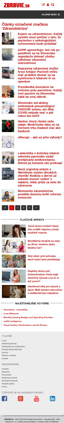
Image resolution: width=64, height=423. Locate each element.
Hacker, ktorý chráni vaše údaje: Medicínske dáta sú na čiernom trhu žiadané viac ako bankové (39, 126)
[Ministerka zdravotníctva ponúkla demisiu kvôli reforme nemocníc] (8, 195)
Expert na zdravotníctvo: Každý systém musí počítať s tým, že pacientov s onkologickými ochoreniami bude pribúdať (40, 38)
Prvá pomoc (6, 375)
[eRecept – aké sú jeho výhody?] (8, 142)
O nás (4, 341)
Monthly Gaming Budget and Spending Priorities (28, 317)
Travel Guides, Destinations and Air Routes (25, 325)
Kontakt (5, 359)
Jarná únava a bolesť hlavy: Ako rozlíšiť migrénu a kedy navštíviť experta (43, 229)
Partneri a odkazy (9, 355)
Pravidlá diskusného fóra (12, 349)
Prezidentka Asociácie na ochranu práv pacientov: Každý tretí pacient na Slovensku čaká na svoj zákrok (40, 91)
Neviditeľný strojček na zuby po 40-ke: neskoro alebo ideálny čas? (44, 244)
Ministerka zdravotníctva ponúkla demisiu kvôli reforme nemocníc (39, 194)
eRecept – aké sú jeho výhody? (40, 137)
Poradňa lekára (8, 384)
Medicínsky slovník (9, 378)
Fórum (4, 387)
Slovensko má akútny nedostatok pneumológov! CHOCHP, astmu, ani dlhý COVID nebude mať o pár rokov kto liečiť (36, 109)
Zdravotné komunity (10, 381)
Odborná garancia (9, 344)
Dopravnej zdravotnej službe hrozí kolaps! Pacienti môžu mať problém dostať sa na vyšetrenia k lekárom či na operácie (38, 75)
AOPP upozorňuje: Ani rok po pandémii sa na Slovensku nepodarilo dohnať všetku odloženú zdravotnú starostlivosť (39, 56)
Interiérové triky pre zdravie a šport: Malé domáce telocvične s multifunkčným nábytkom (45, 290)
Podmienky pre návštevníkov (13, 347)
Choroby (5, 369)
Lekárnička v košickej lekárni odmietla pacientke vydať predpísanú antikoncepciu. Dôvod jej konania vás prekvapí (40, 158)
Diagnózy (6, 372)
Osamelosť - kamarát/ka (16, 309)
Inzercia (5, 352)
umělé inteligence (13, 321)
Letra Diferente (11, 313)
